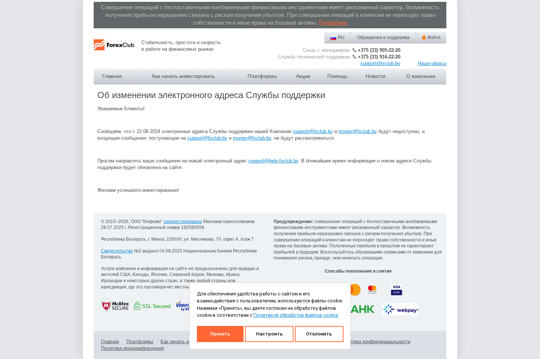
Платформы (262, 76)
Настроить (269, 334)
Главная (112, 76)
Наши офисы (432, 63)
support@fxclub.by (380, 63)
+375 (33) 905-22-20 (379, 50)
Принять (220, 334)
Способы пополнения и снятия (358, 271)
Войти (434, 37)
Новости (375, 76)
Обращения (383, 37)
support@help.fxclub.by (273, 161)
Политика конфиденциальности (375, 341)
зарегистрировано (182, 221)
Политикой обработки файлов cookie (295, 315)
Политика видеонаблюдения (132, 348)
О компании (420, 76)
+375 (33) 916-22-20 (379, 57)
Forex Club (114, 50)
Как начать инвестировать (183, 76)
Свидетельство (117, 251)
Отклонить (319, 334)
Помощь (337, 76)
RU (341, 37)
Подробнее (333, 22)
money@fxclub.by (357, 131)
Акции (303, 76)
